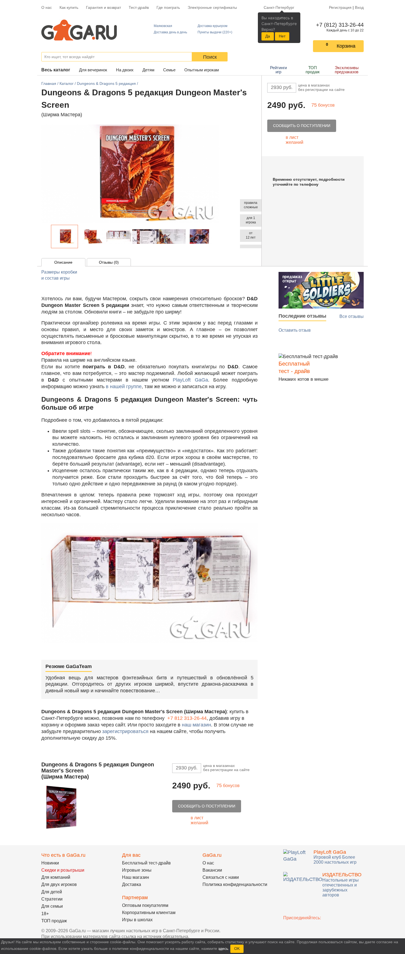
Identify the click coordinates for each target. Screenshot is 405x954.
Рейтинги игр (278, 69)
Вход (359, 7)
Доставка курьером (212, 26)
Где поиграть (168, 7)
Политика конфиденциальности (234, 884)
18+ (45, 913)
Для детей (51, 892)
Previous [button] (47, 236)
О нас (46, 7)
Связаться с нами (220, 877)
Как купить (69, 7)
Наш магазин (135, 877)
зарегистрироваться (125, 731)
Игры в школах (137, 919)
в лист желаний (294, 140)
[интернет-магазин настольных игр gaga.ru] (79, 30)
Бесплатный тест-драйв (146, 863)
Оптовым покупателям (145, 905)
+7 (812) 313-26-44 (339, 25)
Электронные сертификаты (212, 7)
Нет (282, 36)
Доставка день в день (170, 32)
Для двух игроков (59, 884)
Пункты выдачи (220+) (215, 32)
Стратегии (52, 899)
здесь (223, 948)
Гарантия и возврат (103, 7)
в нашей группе (124, 386)
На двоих (125, 69)
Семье (169, 69)
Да (267, 36)
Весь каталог (55, 69)
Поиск (210, 57)
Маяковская (163, 26)
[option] (64, 236)
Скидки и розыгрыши (62, 870)
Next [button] (215, 236)
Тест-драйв (139, 7)
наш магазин (196, 725)
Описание (63, 262)
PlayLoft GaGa (190, 380)
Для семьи (52, 906)
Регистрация (340, 7)
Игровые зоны (137, 870)
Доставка (131, 884)
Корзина (346, 46)
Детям (148, 69)
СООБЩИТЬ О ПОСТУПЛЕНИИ (301, 125)
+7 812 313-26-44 (187, 718)
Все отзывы (351, 316)
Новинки (50, 863)
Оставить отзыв (295, 330)
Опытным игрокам (201, 69)
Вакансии (212, 870)
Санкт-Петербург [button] (279, 7)
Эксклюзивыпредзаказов (347, 69)
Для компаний (55, 877)
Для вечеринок (93, 69)
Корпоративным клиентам (148, 912)
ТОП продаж (313, 69)
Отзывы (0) (109, 262)
